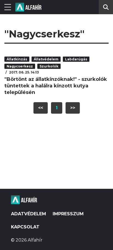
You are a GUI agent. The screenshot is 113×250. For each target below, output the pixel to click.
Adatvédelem (28, 213)
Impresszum (68, 213)
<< (40, 107)
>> (72, 107)
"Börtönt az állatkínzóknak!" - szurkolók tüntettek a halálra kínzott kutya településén (55, 85)
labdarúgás (76, 59)
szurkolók (48, 66)
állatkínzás (17, 59)
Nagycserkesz (20, 66)
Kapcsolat (25, 227)
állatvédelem (46, 59)
